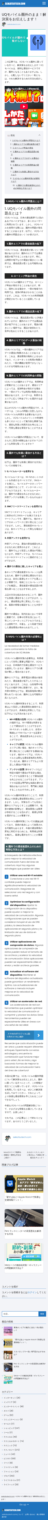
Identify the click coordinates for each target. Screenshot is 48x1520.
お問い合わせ (30, 1514)
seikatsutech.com (14, 24)
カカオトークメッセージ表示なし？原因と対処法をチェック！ (35, 1155)
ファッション (9, 1471)
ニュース (7, 1454)
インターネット (10, 1398)
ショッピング (9, 1428)
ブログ (6, 1476)
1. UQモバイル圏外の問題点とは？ (26, 140)
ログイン (32, 1292)
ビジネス (7, 1458)
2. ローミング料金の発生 (23, 148)
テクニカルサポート (11, 1441)
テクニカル (8, 1437)
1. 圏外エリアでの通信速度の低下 (26, 144)
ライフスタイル (10, 1480)
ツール (6, 1432)
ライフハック (9, 1484)
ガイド (6, 1411)
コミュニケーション (11, 1419)
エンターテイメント (11, 1406)
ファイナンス (9, 1467)
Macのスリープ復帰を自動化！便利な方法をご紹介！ (12, 1155)
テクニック (8, 1445)
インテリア (8, 1402)
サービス (7, 1424)
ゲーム (6, 1415)
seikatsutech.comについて (12, 1514)
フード (6, 1463)
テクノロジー (9, 1450)
